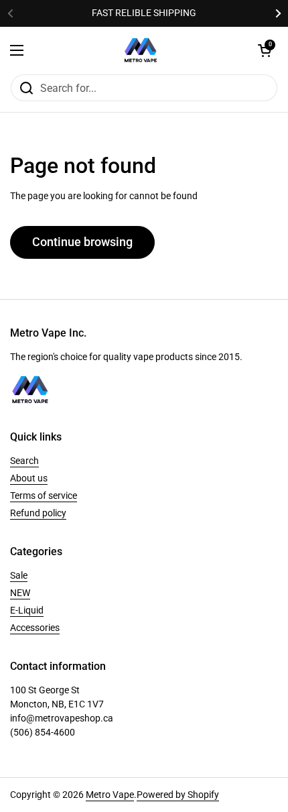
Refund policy (38, 513)
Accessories (35, 627)
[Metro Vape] (141, 50)
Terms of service (43, 495)
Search (24, 460)
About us (29, 478)
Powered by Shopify (178, 794)
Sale (18, 575)
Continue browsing (82, 242)
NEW (20, 592)
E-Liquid (27, 610)
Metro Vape (110, 794)
